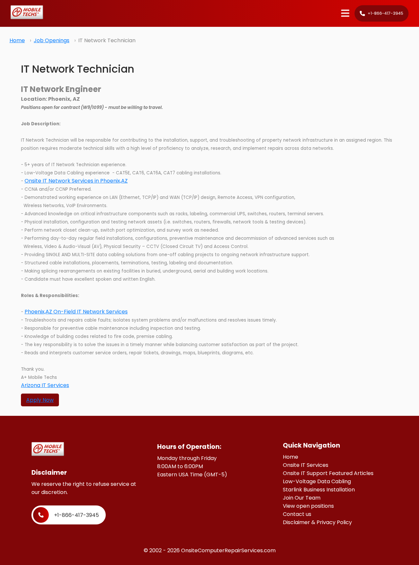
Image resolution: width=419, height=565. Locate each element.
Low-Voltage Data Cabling (317, 481)
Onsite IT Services (305, 465)
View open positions (308, 506)
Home (17, 40)
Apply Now (40, 400)
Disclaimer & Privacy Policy (317, 522)
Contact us (297, 514)
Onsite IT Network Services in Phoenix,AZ (76, 181)
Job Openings (51, 40)
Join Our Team (301, 498)
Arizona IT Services (45, 385)
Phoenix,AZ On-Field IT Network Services (76, 311)
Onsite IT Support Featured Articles (328, 473)
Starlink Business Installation (319, 489)
